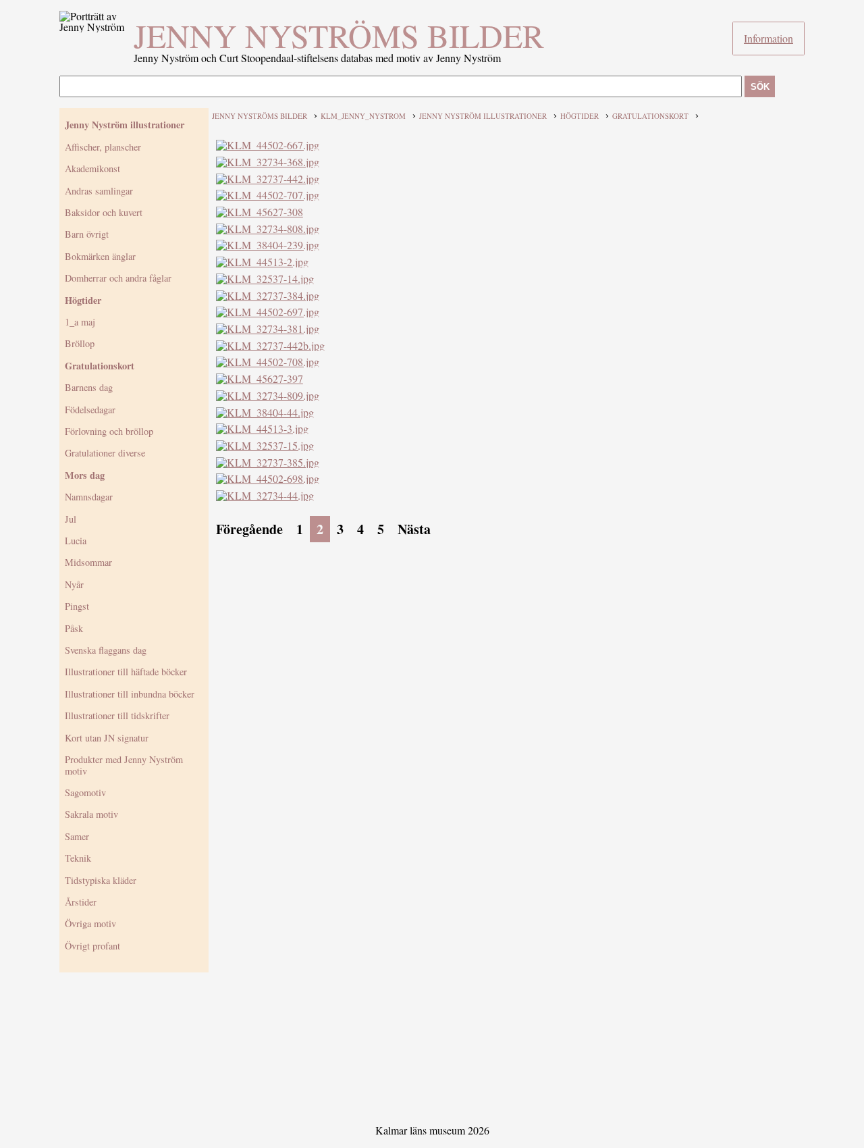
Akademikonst (92, 168)
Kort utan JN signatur (106, 737)
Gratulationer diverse (105, 452)
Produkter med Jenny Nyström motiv (124, 765)
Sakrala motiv (91, 814)
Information (768, 38)
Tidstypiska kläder (100, 880)
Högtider (83, 300)
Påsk (74, 628)
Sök (760, 87)
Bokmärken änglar (100, 256)
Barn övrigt (87, 234)
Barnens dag (89, 387)
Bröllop (79, 343)
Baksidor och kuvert (103, 212)
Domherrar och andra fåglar (118, 277)
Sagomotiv (85, 792)
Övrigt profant (92, 945)
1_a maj (80, 321)
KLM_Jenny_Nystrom (363, 116)
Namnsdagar (89, 496)
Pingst (77, 606)
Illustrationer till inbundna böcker (129, 693)
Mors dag (85, 475)
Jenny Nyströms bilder (339, 35)
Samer (77, 836)
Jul (70, 519)
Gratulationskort (99, 366)
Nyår (74, 584)
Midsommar (88, 562)
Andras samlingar (99, 190)
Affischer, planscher (103, 146)
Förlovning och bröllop (109, 431)
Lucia (75, 540)
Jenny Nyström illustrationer (124, 125)
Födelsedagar (90, 409)
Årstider (81, 901)
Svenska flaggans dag (105, 650)
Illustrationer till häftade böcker (126, 671)
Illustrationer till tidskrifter (117, 715)
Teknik (78, 858)
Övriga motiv (90, 923)
